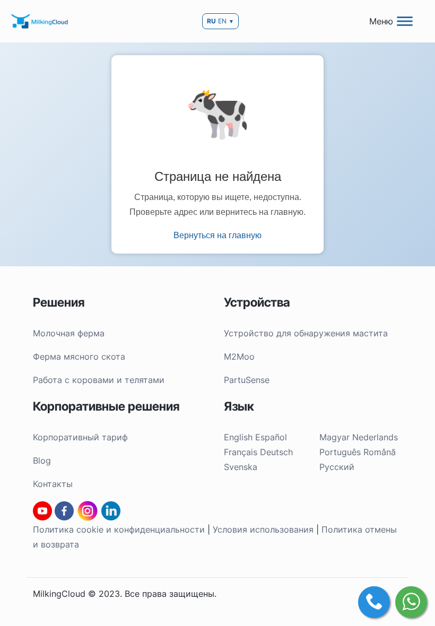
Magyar (334, 437)
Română (379, 452)
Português (340, 452)
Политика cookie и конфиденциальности (119, 529)
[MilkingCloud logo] (40, 21)
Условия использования (263, 529)
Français (240, 452)
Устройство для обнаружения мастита (306, 333)
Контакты (53, 484)
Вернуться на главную (217, 235)
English (238, 437)
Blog (42, 460)
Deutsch (276, 452)
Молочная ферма (69, 333)
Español (271, 437)
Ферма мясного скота (79, 356)
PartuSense (246, 380)
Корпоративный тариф (80, 437)
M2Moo (239, 356)
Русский (336, 467)
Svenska (240, 467)
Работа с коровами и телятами (98, 380)
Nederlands (375, 437)
